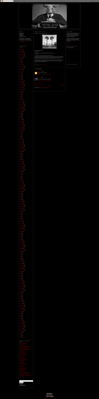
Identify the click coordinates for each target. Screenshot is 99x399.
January (20, 82)
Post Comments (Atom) (44, 87)
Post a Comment (38, 83)
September (21, 56)
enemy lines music (23, 353)
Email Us (21, 41)
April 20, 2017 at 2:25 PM (44, 80)
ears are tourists (22, 352)
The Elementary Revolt (23, 374)
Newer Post (37, 85)
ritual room (21, 366)
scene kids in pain (22, 368)
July (20, 47)
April (20, 62)
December (21, 52)
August (20, 57)
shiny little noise (22, 369)
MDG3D (39, 77)
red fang (21, 365)
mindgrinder (21, 362)
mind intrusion (22, 360)
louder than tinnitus (23, 359)
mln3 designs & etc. (23, 363)
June (20, 74)
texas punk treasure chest (24, 372)
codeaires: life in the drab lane (25, 346)
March (20, 49)
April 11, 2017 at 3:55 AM (44, 74)
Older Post (62, 85)
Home (50, 85)
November (21, 54)
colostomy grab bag (23, 347)
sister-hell (21, 371)
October (20, 69)
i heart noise (21, 356)
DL (35, 63)
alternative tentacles (23, 343)
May (20, 76)
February (21, 81)
